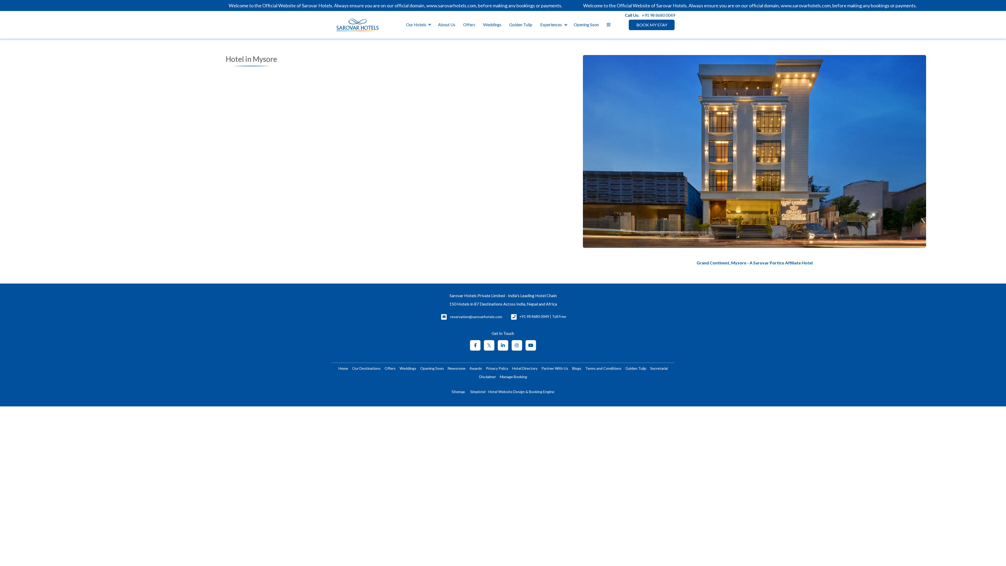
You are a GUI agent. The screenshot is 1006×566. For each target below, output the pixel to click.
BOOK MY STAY (651, 24)
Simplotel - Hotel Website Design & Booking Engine (512, 391)
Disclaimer (487, 376)
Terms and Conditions (603, 368)
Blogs (576, 368)
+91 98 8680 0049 (658, 15)
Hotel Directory (525, 368)
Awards (475, 368)
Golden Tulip (520, 24)
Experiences (551, 24)
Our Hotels (416, 24)
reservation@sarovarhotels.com (476, 316)
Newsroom (457, 368)
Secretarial (659, 368)
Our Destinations (366, 368)
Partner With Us (555, 368)
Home (343, 368)
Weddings (492, 24)
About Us (446, 24)
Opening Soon (586, 24)
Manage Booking (513, 376)
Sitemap (458, 391)
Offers (469, 24)
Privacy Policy (497, 368)
